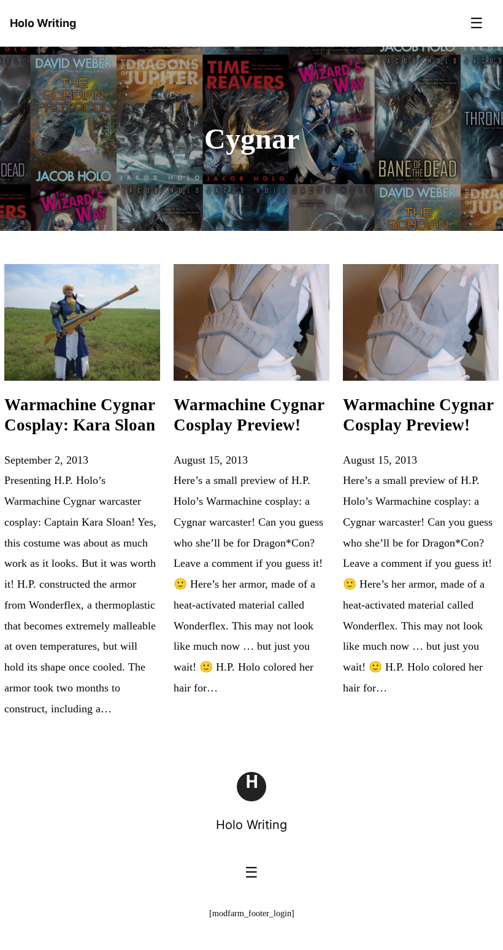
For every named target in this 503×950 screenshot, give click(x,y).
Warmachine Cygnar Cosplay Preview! (249, 415)
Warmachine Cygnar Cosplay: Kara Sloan (79, 415)
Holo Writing (251, 824)
